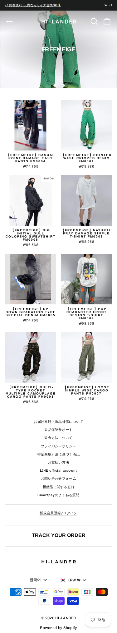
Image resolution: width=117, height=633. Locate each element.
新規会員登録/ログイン (58, 513)
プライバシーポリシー (58, 446)
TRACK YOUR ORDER (58, 535)
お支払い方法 (58, 462)
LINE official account (58, 471)
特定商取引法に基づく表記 (58, 454)
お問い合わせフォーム (58, 479)
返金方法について (58, 438)
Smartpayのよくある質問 (58, 495)
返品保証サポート (58, 430)
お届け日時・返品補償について (58, 422)
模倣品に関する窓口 (59, 487)
